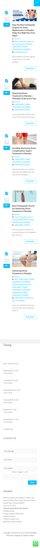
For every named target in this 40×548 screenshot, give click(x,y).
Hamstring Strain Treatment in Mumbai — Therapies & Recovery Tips (24, 96)
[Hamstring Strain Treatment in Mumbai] (6, 254)
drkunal (17, 39)
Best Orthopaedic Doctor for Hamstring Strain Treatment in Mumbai (23, 208)
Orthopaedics (20, 300)
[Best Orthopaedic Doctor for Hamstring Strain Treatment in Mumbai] (6, 193)
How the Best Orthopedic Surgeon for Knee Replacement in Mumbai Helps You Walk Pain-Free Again (23, 30)
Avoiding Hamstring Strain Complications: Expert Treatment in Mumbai (24, 151)
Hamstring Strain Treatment (21, 285)
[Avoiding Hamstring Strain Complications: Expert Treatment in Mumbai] (6, 136)
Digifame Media (28, 535)
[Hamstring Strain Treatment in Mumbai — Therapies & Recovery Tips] (6, 81)
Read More (30, 68)
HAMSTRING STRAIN (22, 110)
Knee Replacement (20, 52)
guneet (16, 214)
